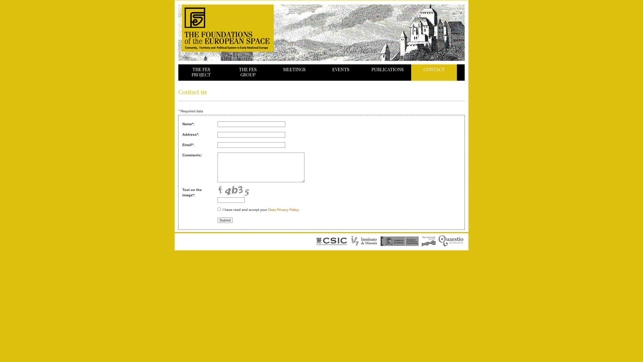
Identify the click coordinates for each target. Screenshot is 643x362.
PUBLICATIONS (387, 69)
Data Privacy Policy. (283, 210)
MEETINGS (294, 69)
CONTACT (434, 69)
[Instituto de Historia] (364, 246)
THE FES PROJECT (201, 72)
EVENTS (340, 69)
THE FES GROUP (248, 72)
